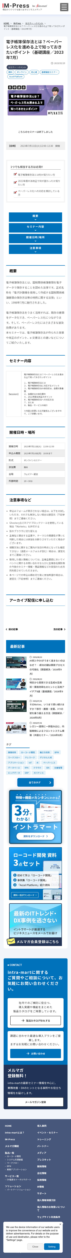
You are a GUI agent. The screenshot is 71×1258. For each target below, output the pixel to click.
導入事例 (41, 1125)
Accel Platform (15, 76)
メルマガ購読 (12, 1146)
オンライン (22, 72)
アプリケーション (16, 762)
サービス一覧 (12, 1176)
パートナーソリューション (19, 1189)
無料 (10, 72)
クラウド (37, 767)
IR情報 (40, 1186)
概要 (35, 216)
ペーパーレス (49, 762)
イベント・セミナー (47, 1132)
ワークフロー (14, 757)
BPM (57, 752)
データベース (14, 767)
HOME (8, 1125)
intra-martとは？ (14, 1132)
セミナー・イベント (17, 67)
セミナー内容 (35, 226)
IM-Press (10, 1139)
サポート (41, 1193)
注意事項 (35, 248)
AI (37, 762)
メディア (41, 1152)
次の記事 (58, 629)
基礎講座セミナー (49, 72)
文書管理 (58, 767)
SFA (47, 767)
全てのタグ (34, 782)
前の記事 (13, 629)
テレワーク (30, 757)
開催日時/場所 (35, 237)
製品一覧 (9, 1152)
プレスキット (44, 1159)
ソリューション (13, 1186)
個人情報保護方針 (46, 1200)
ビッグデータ (14, 772)
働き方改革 (45, 752)
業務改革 (12, 752)
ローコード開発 (28, 752)
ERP (27, 772)
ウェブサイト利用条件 (48, 1217)
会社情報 (41, 1173)
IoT (30, 762)
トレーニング (44, 1139)
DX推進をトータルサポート (19, 1179)
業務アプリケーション (17, 1169)
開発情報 (41, 1166)
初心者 (34, 72)
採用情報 (41, 1179)
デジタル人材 (46, 757)
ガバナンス (39, 772)
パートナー (43, 1146)
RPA (26, 767)
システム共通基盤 (15, 1159)
